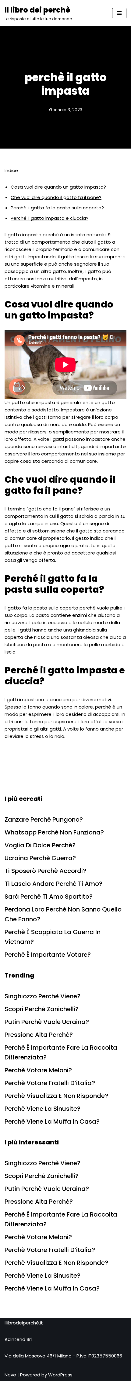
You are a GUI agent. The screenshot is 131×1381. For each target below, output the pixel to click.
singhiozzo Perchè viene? (42, 996)
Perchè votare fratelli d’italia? (50, 1083)
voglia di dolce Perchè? (40, 845)
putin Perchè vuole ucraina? (47, 1022)
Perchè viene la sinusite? (42, 1108)
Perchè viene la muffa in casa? (52, 1121)
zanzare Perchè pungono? (44, 819)
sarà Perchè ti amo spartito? (49, 896)
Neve (10, 1375)
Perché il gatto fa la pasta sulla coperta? (57, 207)
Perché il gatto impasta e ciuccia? (49, 218)
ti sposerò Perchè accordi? (45, 871)
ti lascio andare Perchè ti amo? (53, 883)
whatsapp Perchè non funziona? (54, 832)
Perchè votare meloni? (38, 1070)
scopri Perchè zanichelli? (42, 1009)
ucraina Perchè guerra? (40, 858)
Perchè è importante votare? (48, 954)
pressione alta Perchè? (39, 1034)
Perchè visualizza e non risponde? (56, 1096)
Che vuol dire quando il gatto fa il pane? (56, 197)
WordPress (60, 1375)
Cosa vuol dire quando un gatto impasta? (58, 187)
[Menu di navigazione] (119, 13)
